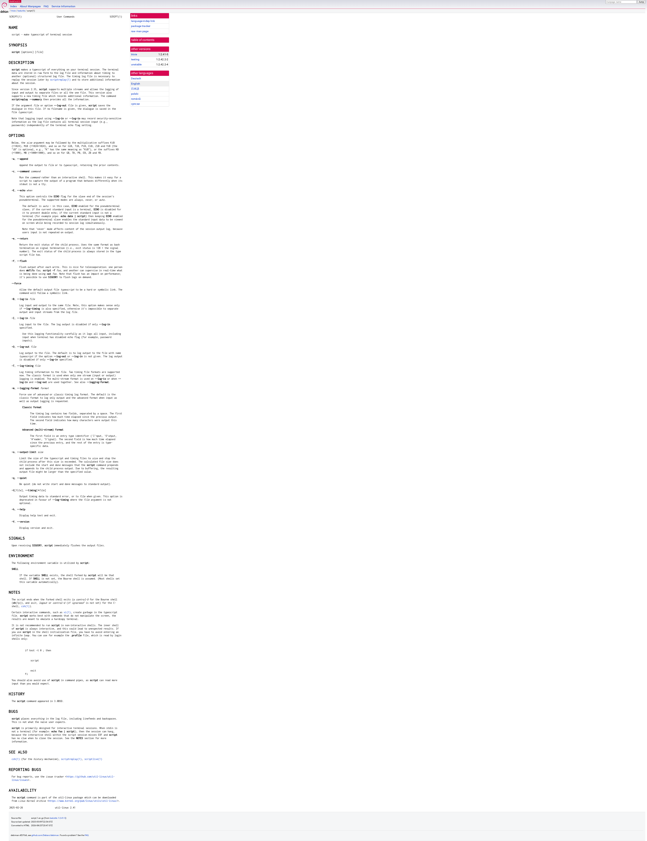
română (136, 98)
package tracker (140, 26)
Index (13, 6)
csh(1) (25, 606)
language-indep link (143, 21)
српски (135, 103)
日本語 (135, 88)
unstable (136, 64)
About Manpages (30, 6)
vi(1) (67, 612)
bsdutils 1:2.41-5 (58, 818)
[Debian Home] (4, 7)
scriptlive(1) (93, 759)
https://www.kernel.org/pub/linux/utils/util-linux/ (83, 800)
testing (135, 59)
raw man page (139, 31)
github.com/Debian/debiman (45, 835)
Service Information (63, 6)
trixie (13, 11)
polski (134, 93)
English (135, 83)
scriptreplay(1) (60, 79)
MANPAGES (15, 1)
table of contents (143, 40)
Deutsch (136, 78)
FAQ (46, 6)
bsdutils (21, 11)
